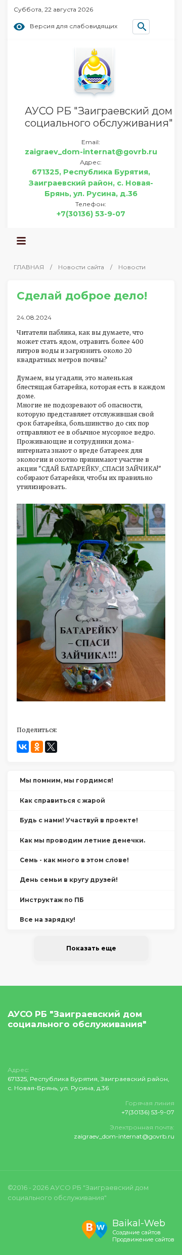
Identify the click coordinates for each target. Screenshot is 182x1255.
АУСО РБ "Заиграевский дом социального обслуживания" (99, 117)
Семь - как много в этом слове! (74, 860)
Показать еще (91, 948)
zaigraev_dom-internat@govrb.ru (91, 151)
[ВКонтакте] (23, 747)
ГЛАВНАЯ (29, 267)
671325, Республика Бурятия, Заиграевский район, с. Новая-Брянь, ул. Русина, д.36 (91, 182)
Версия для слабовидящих (73, 26)
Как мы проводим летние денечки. (82, 840)
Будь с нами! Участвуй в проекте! (79, 820)
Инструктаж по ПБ (52, 900)
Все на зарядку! (47, 919)
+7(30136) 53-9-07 (91, 213)
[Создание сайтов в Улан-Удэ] (94, 1228)
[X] (51, 747)
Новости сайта (81, 267)
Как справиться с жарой (62, 800)
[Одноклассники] (37, 747)
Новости (132, 267)
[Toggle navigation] (21, 241)
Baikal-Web (138, 1223)
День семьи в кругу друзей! (69, 879)
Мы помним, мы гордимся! (66, 780)
